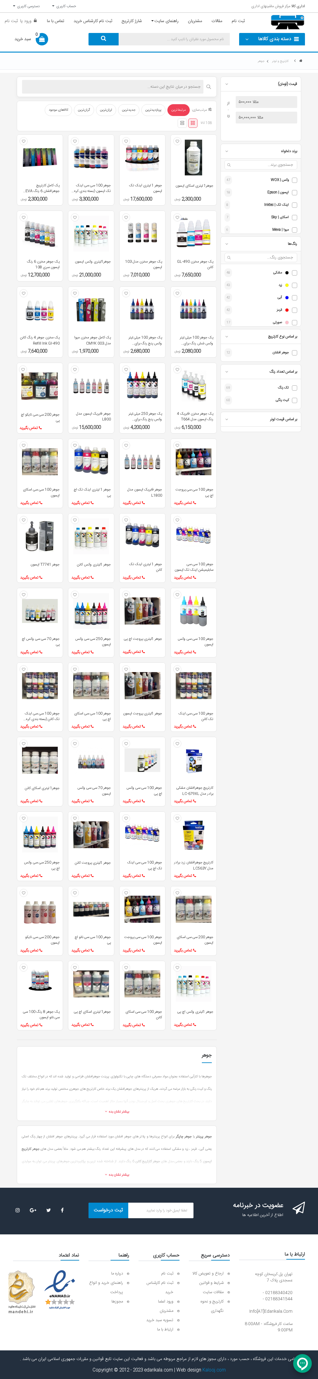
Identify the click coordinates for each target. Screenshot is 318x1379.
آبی (280, 297)
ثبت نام (11, 21)
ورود (27, 21)
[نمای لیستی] (182, 123)
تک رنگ (283, 388)
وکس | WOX (280, 180)
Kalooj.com (214, 1370)
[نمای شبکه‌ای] (193, 123)
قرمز (279, 310)
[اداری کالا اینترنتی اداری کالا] (300, 61)
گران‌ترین (84, 110)
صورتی (277, 322)
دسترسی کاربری (27, 6)
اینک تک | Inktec (276, 205)
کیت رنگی (282, 400)
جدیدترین (128, 110)
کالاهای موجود (58, 110)
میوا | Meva (280, 230)
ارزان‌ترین (106, 110)
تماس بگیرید (29, 428)
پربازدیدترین (153, 110)
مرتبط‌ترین (178, 110)
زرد (280, 285)
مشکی (277, 273)
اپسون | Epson (278, 192)
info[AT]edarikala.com (271, 1311)
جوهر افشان (281, 352)
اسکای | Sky (280, 217)
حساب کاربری (65, 6)
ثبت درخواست (108, 1210)
